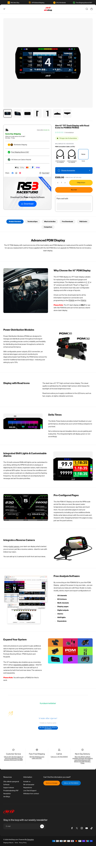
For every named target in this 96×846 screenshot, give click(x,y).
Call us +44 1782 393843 (71, 783)
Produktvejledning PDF (11, 790)
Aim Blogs (6, 797)
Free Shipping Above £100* (84, 2)
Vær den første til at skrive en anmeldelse (48, 728)
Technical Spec (32, 221)
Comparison (48, 227)
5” (86, 282)
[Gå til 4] (37, 113)
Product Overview (15, 221)
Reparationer (27, 787)
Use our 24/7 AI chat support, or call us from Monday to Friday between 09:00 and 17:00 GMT (13, 758)
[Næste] (88, 66)
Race (82, 285)
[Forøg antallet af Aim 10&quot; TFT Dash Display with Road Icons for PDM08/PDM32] (65, 182)
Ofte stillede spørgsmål (11, 781)
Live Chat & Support (29, 790)
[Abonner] (42, 826)
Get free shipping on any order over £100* (37, 757)
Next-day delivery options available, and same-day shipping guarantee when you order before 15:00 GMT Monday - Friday (82, 760)
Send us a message (51, 783)
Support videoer (8, 787)
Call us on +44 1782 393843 (59, 756)
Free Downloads (67, 221)
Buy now (74, 190)
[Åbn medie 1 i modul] (48, 63)
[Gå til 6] (57, 113)
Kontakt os (26, 781)
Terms (16, 842)
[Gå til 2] (17, 113)
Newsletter (7, 793)
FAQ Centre (83, 221)
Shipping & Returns (8, 842)
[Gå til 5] (47, 113)
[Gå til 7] (67, 113)
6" (89, 282)
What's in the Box (50, 221)
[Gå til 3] (27, 113)
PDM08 (71, 300)
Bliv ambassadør (28, 784)
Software (6, 784)
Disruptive (30, 839)
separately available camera (24, 665)
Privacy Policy (22, 842)
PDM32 (83, 300)
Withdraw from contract (31, 793)
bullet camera (14, 546)
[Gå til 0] (7, 113)
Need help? (45, 173)
